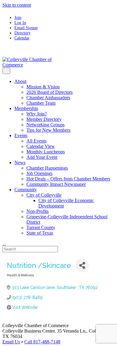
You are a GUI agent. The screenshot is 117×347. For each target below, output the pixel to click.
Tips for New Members (48, 130)
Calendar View (40, 146)
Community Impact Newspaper (56, 184)
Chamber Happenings (47, 167)
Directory (22, 32)
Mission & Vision (43, 86)
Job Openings (39, 173)
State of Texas (39, 232)
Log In (20, 22)
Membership (26, 108)
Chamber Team (41, 103)
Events (20, 135)
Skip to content (16, 5)
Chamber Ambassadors (48, 97)
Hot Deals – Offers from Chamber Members (68, 178)
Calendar (21, 37)
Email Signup (26, 27)
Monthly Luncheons (45, 151)
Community (25, 189)
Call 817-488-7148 (42, 341)
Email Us (11, 341)
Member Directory (44, 119)
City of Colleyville (44, 195)
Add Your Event (41, 157)
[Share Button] (82, 265)
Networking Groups (45, 124)
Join (17, 17)
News (20, 162)
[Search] (4, 243)
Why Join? (36, 113)
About (20, 81)
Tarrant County (40, 227)
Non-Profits (37, 211)
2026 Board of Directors (49, 92)
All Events (36, 140)
